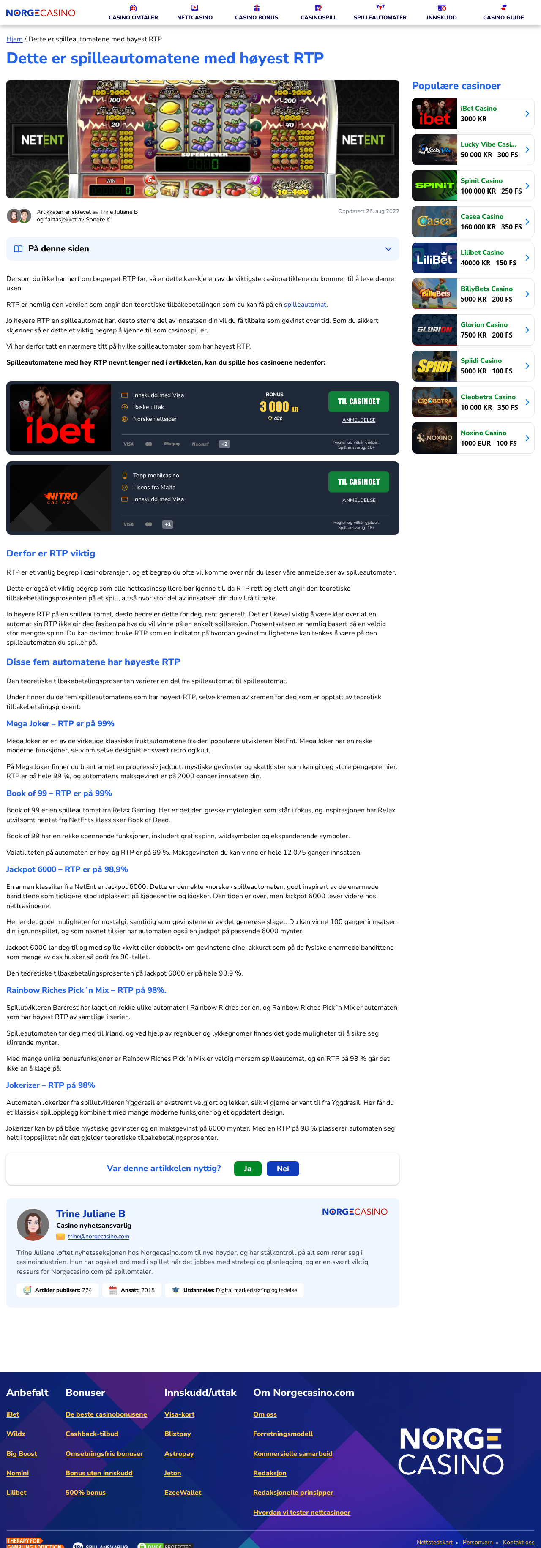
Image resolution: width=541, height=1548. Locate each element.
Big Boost (21, 1453)
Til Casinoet (359, 401)
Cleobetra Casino (488, 396)
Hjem (14, 39)
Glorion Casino (484, 324)
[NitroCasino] (60, 498)
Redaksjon (270, 1473)
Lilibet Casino (482, 252)
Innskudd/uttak (200, 1392)
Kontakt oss (519, 1542)
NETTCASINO (195, 18)
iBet (12, 1414)
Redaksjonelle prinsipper (293, 1492)
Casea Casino (482, 216)
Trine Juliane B (119, 212)
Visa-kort (179, 1414)
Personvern (478, 1542)
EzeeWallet (182, 1492)
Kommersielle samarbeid (293, 1453)
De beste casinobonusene (106, 1414)
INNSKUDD (442, 18)
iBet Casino (479, 108)
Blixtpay (177, 1434)
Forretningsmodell (283, 1434)
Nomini (17, 1473)
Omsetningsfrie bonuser (104, 1453)
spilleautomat (305, 304)
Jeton (172, 1473)
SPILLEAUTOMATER (380, 18)
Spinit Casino (482, 180)
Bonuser (85, 1392)
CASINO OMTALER (133, 18)
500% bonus (86, 1492)
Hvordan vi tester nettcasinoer (301, 1512)
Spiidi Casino (481, 360)
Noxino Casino (483, 432)
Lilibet (16, 1492)
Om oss (265, 1414)
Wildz (15, 1434)
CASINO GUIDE (503, 18)
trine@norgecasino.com (98, 1236)
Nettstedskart (435, 1542)
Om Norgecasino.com (303, 1392)
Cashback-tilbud (92, 1434)
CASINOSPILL (319, 18)
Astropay (179, 1453)
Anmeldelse (359, 420)
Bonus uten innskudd (99, 1473)
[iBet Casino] (60, 417)
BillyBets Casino (487, 288)
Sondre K (98, 219)
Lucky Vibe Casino (489, 144)
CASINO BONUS (256, 18)
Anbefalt (27, 1392)
